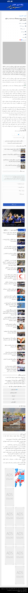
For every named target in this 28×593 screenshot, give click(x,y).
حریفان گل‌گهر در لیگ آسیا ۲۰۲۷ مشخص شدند (11, 155)
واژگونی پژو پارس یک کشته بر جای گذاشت (12, 166)
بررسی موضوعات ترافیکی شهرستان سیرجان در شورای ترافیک (10, 283)
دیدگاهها (6, 230)
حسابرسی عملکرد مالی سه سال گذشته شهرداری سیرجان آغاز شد (11, 160)
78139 (19, 591)
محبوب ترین (14, 230)
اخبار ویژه (21, 15)
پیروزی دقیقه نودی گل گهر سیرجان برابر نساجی (14, 383)
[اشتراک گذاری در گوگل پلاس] (15, 134)
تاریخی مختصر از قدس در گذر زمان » (14, 143)
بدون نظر (23, 31)
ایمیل (24, 34)
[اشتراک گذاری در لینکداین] (13, 134)
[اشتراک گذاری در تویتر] (21, 134)
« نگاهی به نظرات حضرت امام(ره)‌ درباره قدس (14, 141)
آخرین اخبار (21, 230)
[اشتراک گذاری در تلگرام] (18, 134)
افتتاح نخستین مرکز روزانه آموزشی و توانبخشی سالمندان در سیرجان (9, 354)
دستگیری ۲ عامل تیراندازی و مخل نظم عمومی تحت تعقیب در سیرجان (10, 297)
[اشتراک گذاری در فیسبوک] (23, 134)
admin (20, 23)
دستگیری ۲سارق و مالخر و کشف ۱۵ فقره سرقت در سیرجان (10, 326)
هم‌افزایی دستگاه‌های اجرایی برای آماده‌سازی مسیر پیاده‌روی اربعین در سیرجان (9, 319)
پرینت (23, 37)
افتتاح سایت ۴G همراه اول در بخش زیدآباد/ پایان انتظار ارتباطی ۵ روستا (10, 304)
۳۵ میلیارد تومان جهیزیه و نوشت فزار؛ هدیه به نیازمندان (12, 149)
